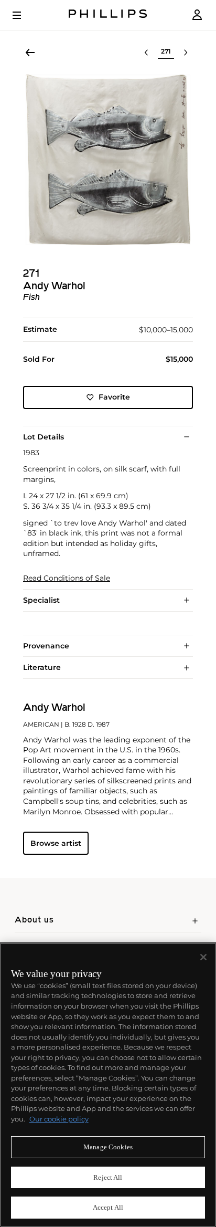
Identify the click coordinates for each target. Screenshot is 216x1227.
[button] (108, 160)
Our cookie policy (59, 1119)
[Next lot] (185, 52)
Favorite (114, 397)
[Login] (197, 15)
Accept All (108, 1207)
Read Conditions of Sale (66, 578)
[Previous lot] (146, 52)
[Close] (203, 957)
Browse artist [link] (55, 843)
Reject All (107, 1177)
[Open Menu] (24, 15)
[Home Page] (108, 14)
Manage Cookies (108, 1147)
